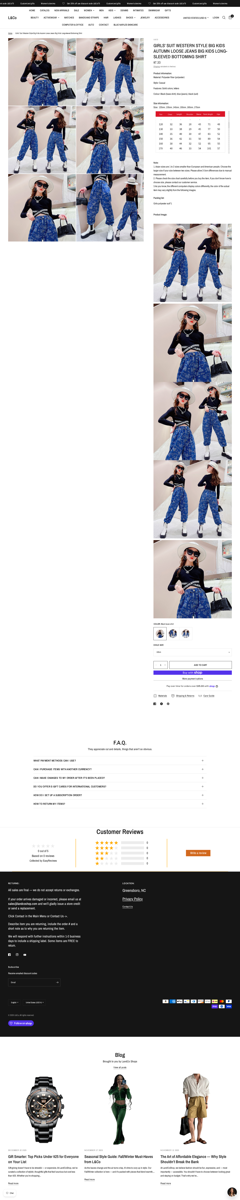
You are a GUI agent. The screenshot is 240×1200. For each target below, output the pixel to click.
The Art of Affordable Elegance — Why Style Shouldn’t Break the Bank (193, 1159)
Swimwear (154, 10)
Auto (91, 24)
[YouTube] (27, 954)
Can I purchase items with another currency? (62, 769)
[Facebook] (11, 954)
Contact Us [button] (127, 906)
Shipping (156, 66)
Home (32, 10)
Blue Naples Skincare (126, 24)
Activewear (50, 17)
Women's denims (21, 3)
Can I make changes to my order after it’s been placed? (69, 778)
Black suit (185, 633)
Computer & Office (72, 24)
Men (101, 10)
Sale (76, 10)
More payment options (192, 678)
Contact (104, 24)
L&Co (12, 18)
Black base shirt (160, 633)
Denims (124, 10)
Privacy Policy (132, 898)
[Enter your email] (57, 982)
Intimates (138, 10)
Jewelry (145, 17)
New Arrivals (61, 10)
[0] (229, 17)
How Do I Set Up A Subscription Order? (57, 795)
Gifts (168, 10)
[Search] (224, 17)
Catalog (44, 10)
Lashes (117, 17)
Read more (13, 1183)
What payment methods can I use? (54, 760)
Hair (106, 17)
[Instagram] (19, 954)
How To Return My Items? (49, 804)
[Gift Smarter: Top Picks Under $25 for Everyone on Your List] (44, 1109)
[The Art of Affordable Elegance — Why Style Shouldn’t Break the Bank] (196, 1109)
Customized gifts (86, 3)
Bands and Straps (89, 17)
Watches (69, 17)
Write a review (198, 853)
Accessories (162, 17)
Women (88, 10)
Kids (111, 10)
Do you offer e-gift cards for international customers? (69, 786)
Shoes (129, 17)
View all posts (119, 1067)
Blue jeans (172, 633)
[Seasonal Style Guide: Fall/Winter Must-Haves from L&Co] (120, 1109)
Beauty (35, 17)
